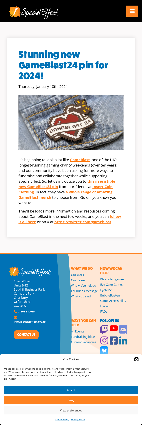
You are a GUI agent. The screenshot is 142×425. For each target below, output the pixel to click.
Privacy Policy (78, 419)
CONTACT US (26, 335)
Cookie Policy (62, 419)
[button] (136, 359)
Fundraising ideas (83, 337)
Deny (71, 400)
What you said (81, 296)
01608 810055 (26, 311)
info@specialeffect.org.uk (30, 321)
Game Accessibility (113, 301)
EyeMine (106, 290)
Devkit (104, 306)
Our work (77, 275)
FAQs (103, 311)
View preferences (71, 410)
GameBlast (80, 159)
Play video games (112, 279)
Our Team (78, 280)
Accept (71, 390)
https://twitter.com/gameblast (82, 221)
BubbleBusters (110, 295)
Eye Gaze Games (111, 285)
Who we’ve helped (83, 286)
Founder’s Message (84, 291)
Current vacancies (83, 342)
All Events (77, 331)
